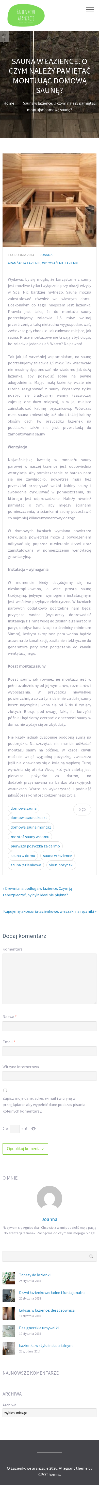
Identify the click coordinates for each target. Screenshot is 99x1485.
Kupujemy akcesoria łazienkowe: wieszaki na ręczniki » (49, 911)
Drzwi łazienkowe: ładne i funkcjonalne (52, 1292)
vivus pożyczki (61, 864)
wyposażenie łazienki (60, 263)
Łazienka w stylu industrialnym (46, 1345)
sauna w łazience (57, 855)
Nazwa (10, 1016)
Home (9, 103)
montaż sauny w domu (30, 836)
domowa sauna (24, 808)
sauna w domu (23, 855)
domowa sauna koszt (29, 817)
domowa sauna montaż (31, 827)
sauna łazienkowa (26, 864)
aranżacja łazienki (24, 263)
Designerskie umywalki (39, 1327)
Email (9, 1041)
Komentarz (13, 949)
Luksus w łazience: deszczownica (47, 1310)
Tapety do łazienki (35, 1274)
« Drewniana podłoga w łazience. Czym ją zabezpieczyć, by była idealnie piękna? (37, 891)
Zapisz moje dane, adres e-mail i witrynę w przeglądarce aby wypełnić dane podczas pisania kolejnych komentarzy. (44, 1105)
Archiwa (9, 1404)
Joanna (46, 254)
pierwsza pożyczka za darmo (35, 845)
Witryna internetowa (21, 1066)
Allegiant (67, 1468)
